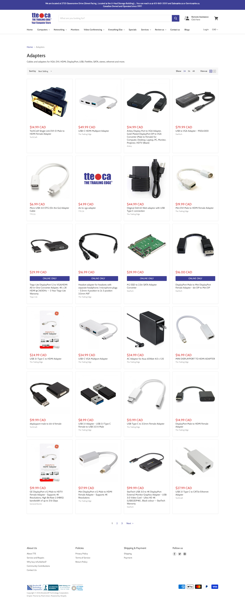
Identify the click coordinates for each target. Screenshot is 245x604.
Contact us (175, 29)
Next (129, 523)
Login (206, 29)
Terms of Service (82, 557)
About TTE (31, 553)
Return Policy (81, 562)
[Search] (175, 18)
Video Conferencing (93, 29)
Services (145, 29)
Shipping (128, 553)
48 (193, 71)
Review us (159, 29)
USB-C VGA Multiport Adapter (93, 358)
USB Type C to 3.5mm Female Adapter (145, 423)
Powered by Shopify (58, 596)
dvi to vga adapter (87, 208)
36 (189, 71)
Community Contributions (38, 566)
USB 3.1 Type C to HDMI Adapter (45, 358)
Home (30, 29)
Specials (132, 29)
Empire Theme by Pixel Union (38, 596)
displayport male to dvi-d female (45, 423)
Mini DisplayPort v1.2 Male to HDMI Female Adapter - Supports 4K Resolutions (95, 494)
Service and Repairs (35, 557)
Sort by (32, 71)
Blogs (187, 29)
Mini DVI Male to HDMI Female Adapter (195, 208)
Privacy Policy (81, 553)
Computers (42, 29)
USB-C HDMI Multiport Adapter (93, 131)
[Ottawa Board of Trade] (77, 590)
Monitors (75, 29)
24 (184, 71)
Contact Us (32, 570)
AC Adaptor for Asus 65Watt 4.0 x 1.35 (145, 358)
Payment (128, 557)
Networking (59, 29)
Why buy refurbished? (37, 562)
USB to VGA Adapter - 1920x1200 (192, 131)
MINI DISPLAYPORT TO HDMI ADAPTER (195, 358)
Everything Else (115, 29)
